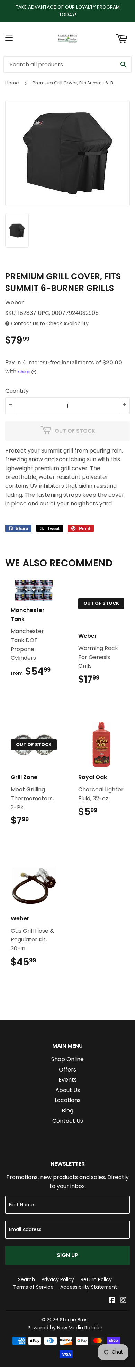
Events (67, 1080)
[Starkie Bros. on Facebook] (112, 1301)
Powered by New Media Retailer (65, 1327)
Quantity (17, 391)
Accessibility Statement (88, 1287)
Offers (67, 1070)
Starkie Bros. (74, 1319)
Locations (68, 1100)
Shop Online (67, 1059)
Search (26, 1279)
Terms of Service (33, 1287)
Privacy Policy (58, 1279)
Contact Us (67, 1121)
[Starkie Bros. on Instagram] (123, 1301)
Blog (67, 1110)
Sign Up (67, 1255)
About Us (67, 1090)
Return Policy (96, 1279)
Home (12, 83)
